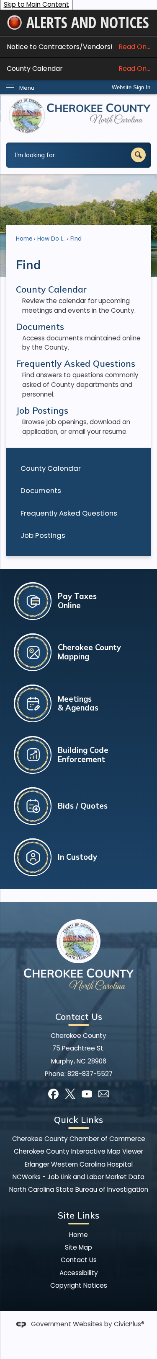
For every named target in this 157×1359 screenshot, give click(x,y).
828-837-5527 (90, 1073)
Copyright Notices (78, 1285)
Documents (41, 490)
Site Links (78, 1215)
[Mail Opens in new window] (103, 1094)
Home (24, 239)
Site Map (78, 1247)
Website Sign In (131, 87)
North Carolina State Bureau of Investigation (78, 1189)
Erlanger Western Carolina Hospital (79, 1164)
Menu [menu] (26, 88)
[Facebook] (53, 1094)
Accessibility (78, 1272)
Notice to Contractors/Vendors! (78, 47)
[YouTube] (87, 1094)
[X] (70, 1094)
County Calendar (78, 68)
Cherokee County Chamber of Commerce (78, 1138)
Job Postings (43, 535)
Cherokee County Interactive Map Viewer (78, 1151)
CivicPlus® (129, 1324)
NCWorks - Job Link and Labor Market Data (78, 1176)
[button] (138, 155)
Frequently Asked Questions (69, 513)
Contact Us (79, 1259)
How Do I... (51, 239)
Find (76, 239)
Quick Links (78, 1119)
